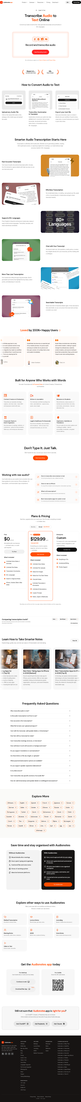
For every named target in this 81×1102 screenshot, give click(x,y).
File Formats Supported (26, 1067)
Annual (44, 527)
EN (67, 2)
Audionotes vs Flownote (63, 1060)
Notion (47, 1046)
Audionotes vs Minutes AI (63, 1050)
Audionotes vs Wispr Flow (63, 1043)
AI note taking (67, 857)
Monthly (33, 527)
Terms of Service (43, 60)
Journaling (36, 1048)
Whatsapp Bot (24, 1069)
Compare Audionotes (63, 1041)
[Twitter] (3, 1054)
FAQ (22, 1053)
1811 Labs (23, 1082)
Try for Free (76, 2)
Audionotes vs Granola (63, 1062)
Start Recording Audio (40, 52)
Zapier (47, 1050)
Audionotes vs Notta (62, 1067)
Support (22, 1074)
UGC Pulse (23, 1090)
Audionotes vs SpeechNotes (64, 1069)
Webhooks (48, 1048)
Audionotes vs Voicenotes (63, 1048)
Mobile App (23, 1046)
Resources (40, 2)
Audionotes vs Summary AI (64, 1071)
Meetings (36, 1043)
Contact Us (66, 549)
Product (24, 2)
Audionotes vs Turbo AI (63, 1074)
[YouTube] (12, 1054)
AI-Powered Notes (38, 384)
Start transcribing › (40, 458)
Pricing (48, 2)
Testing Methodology (25, 1076)
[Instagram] (6, 1054)
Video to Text (23, 1060)
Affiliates (23, 1043)
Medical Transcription (38, 1053)
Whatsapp (48, 1043)
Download (55, 2)
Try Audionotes (58, 884)
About (22, 1071)
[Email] (9, 1054)
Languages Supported (25, 1064)
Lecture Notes (37, 1046)
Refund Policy (48, 1096)
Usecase (31, 2)
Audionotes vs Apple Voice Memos (65, 1055)
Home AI (23, 1085)
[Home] (36, 10)
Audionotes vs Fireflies (63, 1057)
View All (74, 640)
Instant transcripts (53, 872)
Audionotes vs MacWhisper (64, 1064)
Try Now (14, 551)
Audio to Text (23, 1057)
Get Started (40, 554)
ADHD (35, 1050)
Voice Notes (23, 1062)
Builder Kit (23, 1087)
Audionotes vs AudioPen (63, 1046)
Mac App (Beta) (24, 1048)
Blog (22, 1050)
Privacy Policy (52, 60)
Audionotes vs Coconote (63, 1053)
